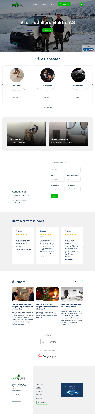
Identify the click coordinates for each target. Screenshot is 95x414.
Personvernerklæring (16, 401)
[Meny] (81, 4)
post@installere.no (21, 200)
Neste (54, 196)
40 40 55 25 (20, 202)
